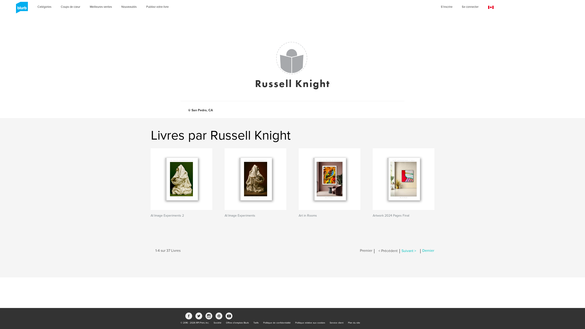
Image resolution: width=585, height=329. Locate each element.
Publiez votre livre (157, 7)
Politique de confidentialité (277, 322)
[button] (491, 7)
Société (217, 322)
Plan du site (354, 322)
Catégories (44, 7)
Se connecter (470, 7)
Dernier (428, 251)
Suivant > (409, 251)
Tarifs (256, 322)
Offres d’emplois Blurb (237, 322)
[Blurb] (21, 9)
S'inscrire (446, 7)
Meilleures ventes (101, 7)
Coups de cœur (70, 7)
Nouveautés (129, 7)
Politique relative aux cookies (310, 322)
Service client (336, 322)
